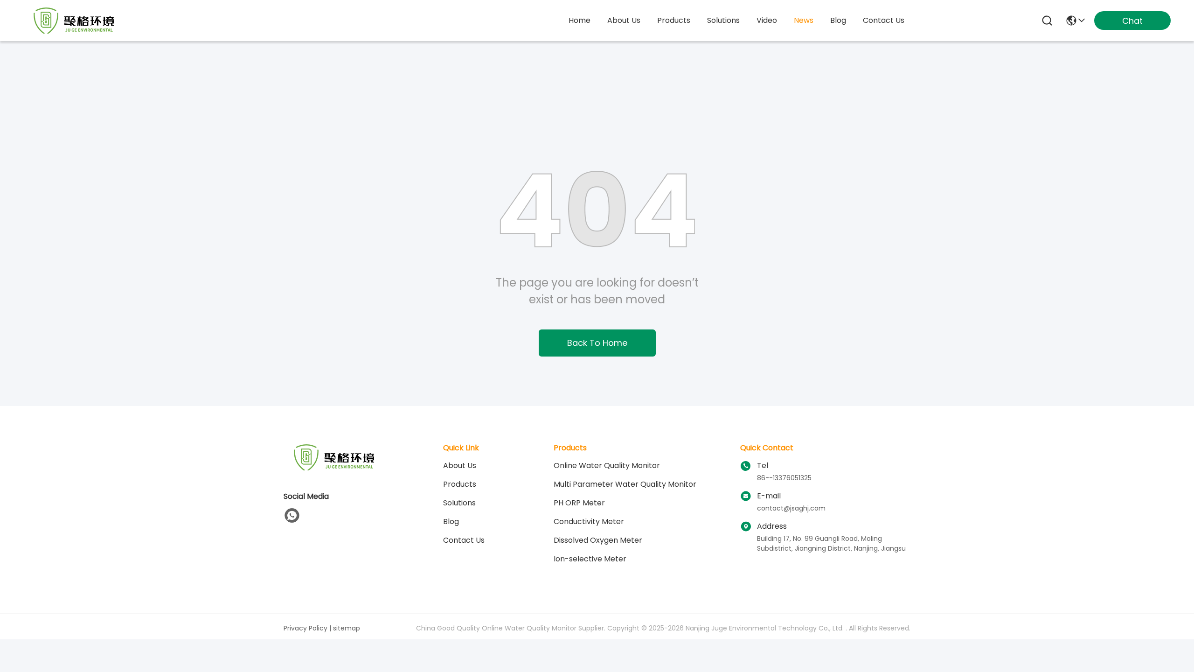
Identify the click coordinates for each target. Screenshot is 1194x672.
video (767, 20)
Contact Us (464, 540)
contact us (883, 20)
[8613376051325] (292, 515)
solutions (723, 20)
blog (838, 20)
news (803, 20)
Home (579, 20)
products (673, 20)
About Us (459, 465)
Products (459, 484)
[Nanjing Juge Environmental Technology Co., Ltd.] (74, 21)
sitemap (346, 628)
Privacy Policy (305, 628)
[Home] (335, 468)
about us (623, 20)
